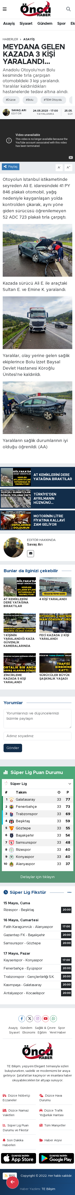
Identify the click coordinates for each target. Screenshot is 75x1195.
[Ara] (68, 9)
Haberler (10, 39)
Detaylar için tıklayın (37, 877)
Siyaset (26, 24)
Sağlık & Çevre (45, 1027)
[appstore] (19, 1159)
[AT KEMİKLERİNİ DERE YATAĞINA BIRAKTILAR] (20, 586)
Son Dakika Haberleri (13, 1143)
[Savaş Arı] (14, 547)
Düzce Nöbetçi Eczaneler (16, 1098)
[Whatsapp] (53, 1018)
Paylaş (13, 166)
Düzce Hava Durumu (50, 1098)
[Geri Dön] (12, 1182)
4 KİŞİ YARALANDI (53, 599)
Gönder (12, 748)
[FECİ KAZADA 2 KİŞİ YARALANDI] (55, 623)
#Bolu (29, 100)
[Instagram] (37, 1018)
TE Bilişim (48, 1189)
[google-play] (56, 1159)
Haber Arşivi (53, 1140)
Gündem (44, 24)
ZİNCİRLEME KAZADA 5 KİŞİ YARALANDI (15, 679)
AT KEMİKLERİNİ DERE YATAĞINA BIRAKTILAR (16, 603)
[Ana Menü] (5, 9)
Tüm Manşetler (55, 1125)
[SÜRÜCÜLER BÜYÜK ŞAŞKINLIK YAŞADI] (55, 663)
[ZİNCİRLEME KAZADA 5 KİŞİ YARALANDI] (20, 663)
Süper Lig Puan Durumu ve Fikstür (16, 1128)
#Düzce (11, 100)
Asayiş (9, 24)
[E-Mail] (30, 553)
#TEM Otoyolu (53, 100)
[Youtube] (45, 1018)
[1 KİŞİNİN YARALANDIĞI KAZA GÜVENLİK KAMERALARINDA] (20, 623)
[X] (29, 1018)
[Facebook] (21, 1018)
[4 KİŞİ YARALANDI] (55, 586)
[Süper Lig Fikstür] (69, 892)
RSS (11, 1175)
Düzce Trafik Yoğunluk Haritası (51, 1113)
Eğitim (42, 1032)
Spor (61, 24)
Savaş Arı (34, 544)
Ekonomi (28, 1032)
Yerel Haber (57, 1032)
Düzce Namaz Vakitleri (16, 1113)
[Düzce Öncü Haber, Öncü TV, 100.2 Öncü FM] (35, 9)
